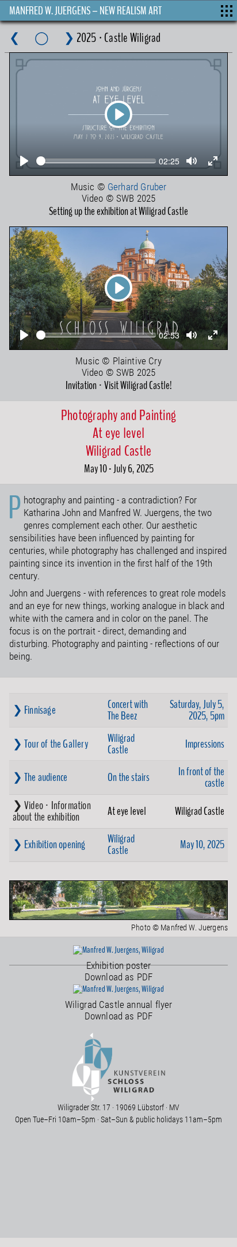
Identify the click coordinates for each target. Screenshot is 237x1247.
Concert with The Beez (128, 709)
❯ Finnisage (34, 710)
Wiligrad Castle (121, 743)
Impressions (204, 744)
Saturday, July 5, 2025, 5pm (197, 709)
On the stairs (129, 777)
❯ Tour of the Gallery (50, 744)
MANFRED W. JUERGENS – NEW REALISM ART (85, 10)
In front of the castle (201, 777)
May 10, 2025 (202, 844)
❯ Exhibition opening (49, 844)
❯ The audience (40, 777)
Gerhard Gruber (137, 186)
